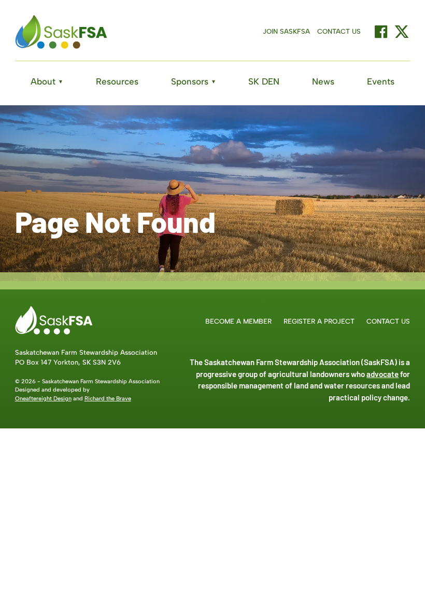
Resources (117, 81)
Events (380, 81)
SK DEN (263, 81)
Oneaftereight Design (43, 398)
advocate (382, 374)
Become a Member (238, 321)
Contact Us (339, 31)
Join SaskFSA (286, 31)
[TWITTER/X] (401, 31)
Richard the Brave (107, 398)
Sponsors (193, 81)
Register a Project (319, 321)
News (323, 81)
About (47, 81)
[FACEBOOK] (381, 31)
